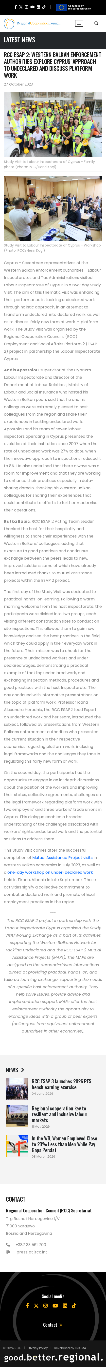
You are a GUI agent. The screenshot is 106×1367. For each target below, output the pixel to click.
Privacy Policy (38, 1348)
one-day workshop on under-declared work (50, 872)
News (12, 1069)
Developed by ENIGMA (70, 1348)
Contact (50, 1324)
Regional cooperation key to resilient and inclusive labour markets (59, 1114)
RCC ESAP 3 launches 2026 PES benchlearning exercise (61, 1084)
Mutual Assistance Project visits (62, 857)
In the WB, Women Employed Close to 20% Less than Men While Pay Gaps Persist (64, 1144)
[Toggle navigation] (79, 23)
